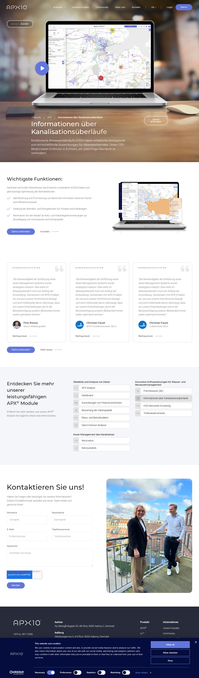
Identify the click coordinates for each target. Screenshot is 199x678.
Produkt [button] (57, 7)
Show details (141, 672)
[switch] (77, 672)
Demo (183, 7)
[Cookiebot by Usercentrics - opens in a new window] (17, 673)
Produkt (144, 622)
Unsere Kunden (80, 7)
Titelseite (36, 117)
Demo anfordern (155, 120)
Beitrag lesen (20, 336)
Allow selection (170, 653)
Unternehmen (170, 622)
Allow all (170, 644)
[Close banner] (196, 642)
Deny (170, 660)
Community (102, 7)
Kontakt (136, 7)
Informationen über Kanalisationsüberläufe (80, 117)
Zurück (24, 24)
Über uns (120, 7)
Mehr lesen (46, 349)
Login (170, 7)
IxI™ (142, 633)
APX (49, 117)
